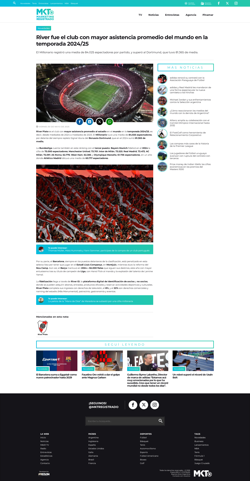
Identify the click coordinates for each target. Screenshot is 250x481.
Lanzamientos (56, 3)
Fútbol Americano (149, 456)
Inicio (43, 438)
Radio (43, 449)
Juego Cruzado (202, 463)
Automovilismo (148, 449)
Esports (144, 452)
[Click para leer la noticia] (162, 79)
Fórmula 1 (199, 456)
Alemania (93, 456)
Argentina (93, 438)
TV (140, 14)
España (92, 445)
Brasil (91, 460)
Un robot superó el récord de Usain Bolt (193, 376)
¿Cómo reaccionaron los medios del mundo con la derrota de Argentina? (189, 111)
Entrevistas (43, 3)
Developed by (43, 473)
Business (198, 441)
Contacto (45, 463)
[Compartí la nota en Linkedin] (90, 122)
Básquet (74, 3)
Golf (142, 463)
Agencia (191, 14)
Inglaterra (93, 441)
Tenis (34, 3)
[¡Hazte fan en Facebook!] (218, 3)
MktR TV (44, 445)
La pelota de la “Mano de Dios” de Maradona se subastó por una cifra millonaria (90, 301)
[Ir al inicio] (45, 14)
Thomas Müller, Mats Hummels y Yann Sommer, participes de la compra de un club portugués (98, 250)
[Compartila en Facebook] (80, 122)
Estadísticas (46, 456)
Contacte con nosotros (181, 476)
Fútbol (143, 438)
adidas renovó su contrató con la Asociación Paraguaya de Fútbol (187, 79)
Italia (90, 452)
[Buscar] (14, 3)
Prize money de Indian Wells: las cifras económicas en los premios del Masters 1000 (190, 167)
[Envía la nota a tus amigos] (110, 122)
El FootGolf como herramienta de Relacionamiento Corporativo (188, 133)
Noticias (153, 14)
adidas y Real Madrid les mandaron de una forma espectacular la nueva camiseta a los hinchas (190, 90)
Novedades (25, 3)
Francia (92, 463)
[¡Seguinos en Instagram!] (236, 3)
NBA (67, 3)
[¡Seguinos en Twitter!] (227, 3)
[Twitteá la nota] (100, 122)
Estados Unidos (96, 449)
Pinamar (208, 14)
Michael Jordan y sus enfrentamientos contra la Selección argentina (190, 101)
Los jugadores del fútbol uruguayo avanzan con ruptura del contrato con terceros (190, 156)
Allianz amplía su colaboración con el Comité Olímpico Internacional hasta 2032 (190, 123)
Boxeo (143, 460)
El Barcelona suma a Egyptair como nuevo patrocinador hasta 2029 (56, 376)
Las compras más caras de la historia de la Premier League (189, 144)
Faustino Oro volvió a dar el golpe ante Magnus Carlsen (101, 376)
